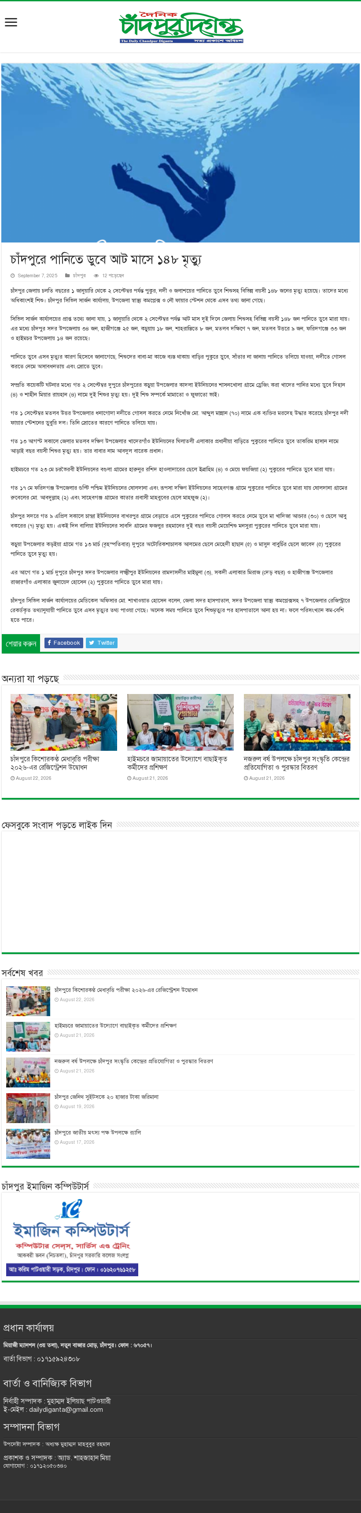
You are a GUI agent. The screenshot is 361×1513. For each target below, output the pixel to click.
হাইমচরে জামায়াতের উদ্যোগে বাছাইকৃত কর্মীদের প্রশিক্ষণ (116, 1025)
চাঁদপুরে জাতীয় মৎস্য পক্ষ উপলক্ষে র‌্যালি (98, 1132)
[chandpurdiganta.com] (180, 25)
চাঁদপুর (79, 275)
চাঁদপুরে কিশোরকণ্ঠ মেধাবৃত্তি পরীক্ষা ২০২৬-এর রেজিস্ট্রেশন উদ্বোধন (55, 763)
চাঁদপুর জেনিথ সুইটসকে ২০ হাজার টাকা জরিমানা (106, 1097)
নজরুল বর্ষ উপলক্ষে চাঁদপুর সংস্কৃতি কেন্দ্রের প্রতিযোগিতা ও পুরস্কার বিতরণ (297, 763)
